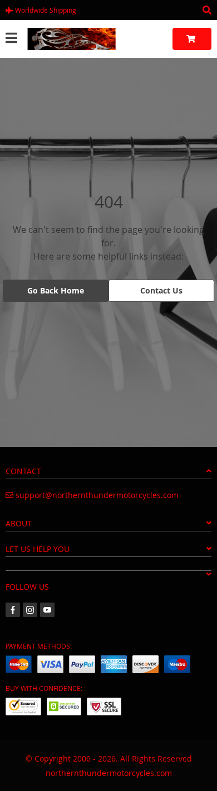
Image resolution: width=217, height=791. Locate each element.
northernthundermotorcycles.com (109, 773)
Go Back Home (55, 290)
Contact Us (161, 290)
